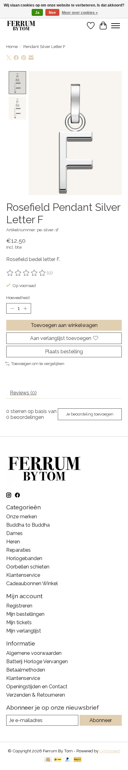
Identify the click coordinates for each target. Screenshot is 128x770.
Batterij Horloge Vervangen (37, 661)
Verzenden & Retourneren (35, 695)
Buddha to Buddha (28, 525)
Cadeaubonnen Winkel (32, 583)
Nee (52, 13)
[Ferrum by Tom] (21, 25)
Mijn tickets (19, 622)
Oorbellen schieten (27, 567)
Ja (37, 13)
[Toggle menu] (115, 26)
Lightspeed (109, 750)
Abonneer (100, 720)
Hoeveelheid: (18, 297)
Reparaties (18, 550)
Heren (13, 542)
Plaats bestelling (64, 352)
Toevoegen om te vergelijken (37, 363)
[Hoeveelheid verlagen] (12, 308)
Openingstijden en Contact (36, 687)
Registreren (19, 606)
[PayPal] (68, 760)
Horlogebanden (24, 558)
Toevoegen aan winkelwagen (64, 325)
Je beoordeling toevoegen (89, 414)
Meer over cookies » (80, 13)
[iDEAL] (58, 760)
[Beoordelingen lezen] (26, 273)
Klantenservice (23, 575)
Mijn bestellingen (25, 614)
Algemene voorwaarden (34, 653)
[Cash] (48, 760)
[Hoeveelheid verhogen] (25, 308)
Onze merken (21, 517)
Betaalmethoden (25, 670)
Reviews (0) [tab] (23, 393)
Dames (14, 533)
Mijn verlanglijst (23, 631)
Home (12, 46)
